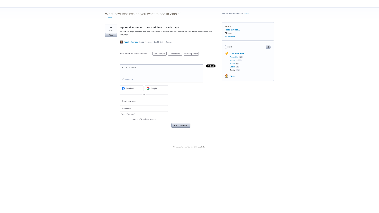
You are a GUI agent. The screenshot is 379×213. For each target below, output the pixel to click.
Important (176, 54)
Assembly (234, 57)
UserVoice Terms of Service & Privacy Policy (189, 147)
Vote (111, 35)
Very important (191, 54)
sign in (246, 13)
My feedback (230, 36)
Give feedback (237, 53)
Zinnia (228, 26)
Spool (232, 64)
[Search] (268, 47)
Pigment (233, 60)
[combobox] (246, 47)
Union (232, 67)
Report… (169, 42)
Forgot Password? (128, 114)
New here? (144, 119)
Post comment (181, 125)
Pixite (233, 76)
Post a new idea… (232, 30)
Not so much (160, 54)
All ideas (228, 33)
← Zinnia (108, 18)
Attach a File (129, 79)
